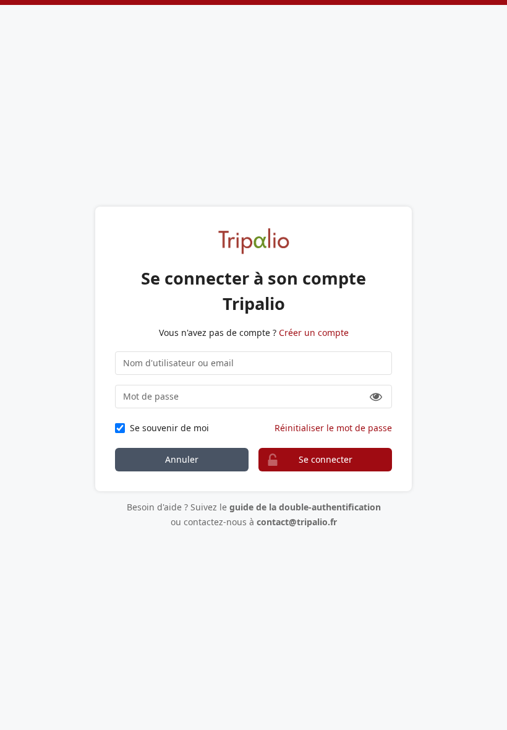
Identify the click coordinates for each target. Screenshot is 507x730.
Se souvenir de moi (169, 428)
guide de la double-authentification (305, 507)
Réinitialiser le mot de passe (333, 428)
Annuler (181, 459)
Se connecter (325, 459)
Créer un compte (314, 332)
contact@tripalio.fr (297, 522)
